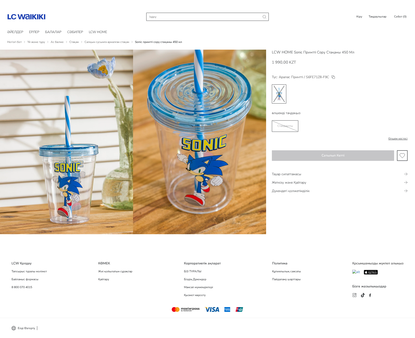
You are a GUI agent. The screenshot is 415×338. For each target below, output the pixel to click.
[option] (279, 94)
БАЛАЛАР (53, 32)
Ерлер (34, 32)
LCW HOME (98, 32)
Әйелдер (15, 32)
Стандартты (285, 126)
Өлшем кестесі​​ (398, 138)
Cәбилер (75, 32)
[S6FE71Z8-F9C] (333, 77)
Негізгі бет (14, 42)
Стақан (74, 42)
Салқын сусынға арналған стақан (107, 42)
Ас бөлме (57, 42)
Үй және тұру (36, 42)
